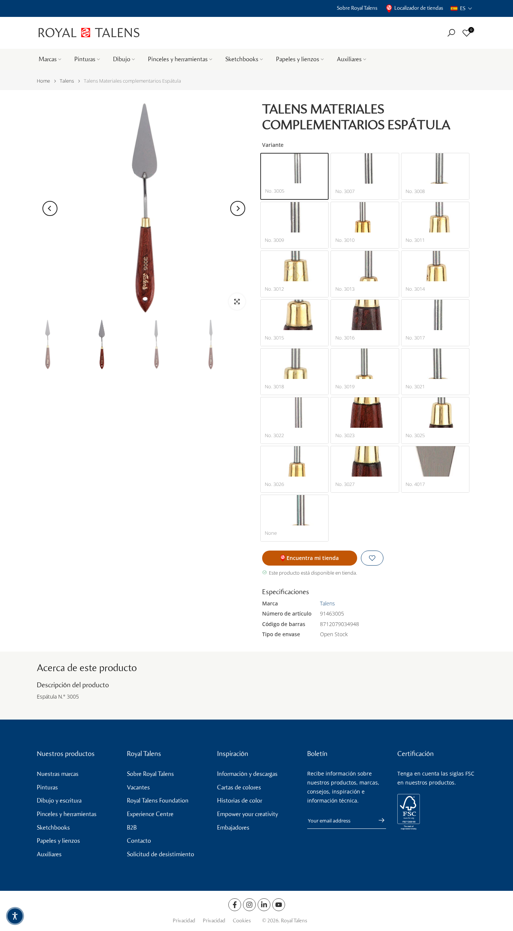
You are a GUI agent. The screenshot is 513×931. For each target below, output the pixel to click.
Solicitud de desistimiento (160, 854)
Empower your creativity (247, 814)
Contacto (139, 840)
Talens (67, 80)
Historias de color (239, 800)
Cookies (242, 920)
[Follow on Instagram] (249, 904)
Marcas (48, 59)
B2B (132, 827)
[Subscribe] (377, 820)
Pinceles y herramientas (178, 59)
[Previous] (49, 208)
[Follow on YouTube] (278, 904)
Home (43, 80)
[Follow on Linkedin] (264, 904)
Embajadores (233, 827)
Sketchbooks (241, 59)
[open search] (451, 33)
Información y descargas (247, 773)
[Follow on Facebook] (234, 904)
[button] (461, 8)
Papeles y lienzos (297, 59)
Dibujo (121, 59)
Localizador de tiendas (418, 8)
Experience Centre (150, 814)
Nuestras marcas (57, 773)
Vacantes (138, 787)
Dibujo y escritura (59, 800)
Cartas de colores (239, 787)
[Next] (237, 208)
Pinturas (84, 59)
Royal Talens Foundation (158, 800)
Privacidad (184, 920)
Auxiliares (349, 59)
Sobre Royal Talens (357, 8)
